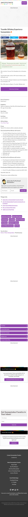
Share (4, 37)
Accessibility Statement (19, 504)
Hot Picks (17, 225)
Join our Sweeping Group (14, 471)
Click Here (14, 443)
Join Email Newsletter (14, 468)
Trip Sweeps (4, 222)
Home (2, 232)
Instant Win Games (17, 216)
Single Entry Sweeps (14, 222)
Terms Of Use (23, 502)
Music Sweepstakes (9, 232)
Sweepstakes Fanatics (10, 65)
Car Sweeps (12, 219)
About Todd (14, 464)
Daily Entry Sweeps (6, 216)
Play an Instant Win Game (9, 207)
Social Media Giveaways (7, 225)
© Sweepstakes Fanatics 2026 (7, 502)
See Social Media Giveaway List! (14, 379)
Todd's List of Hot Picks (8, 209)
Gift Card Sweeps (20, 219)
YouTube (14, 484)
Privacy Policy (17, 502)
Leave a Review (14, 473)
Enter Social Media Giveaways (10, 205)
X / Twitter (14, 482)
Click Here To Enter (14, 89)
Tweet (13, 37)
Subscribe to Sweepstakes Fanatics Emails (13, 199)
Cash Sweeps (4, 219)
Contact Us (14, 457)
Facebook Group (14, 480)
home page (18, 65)
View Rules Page (5, 123)
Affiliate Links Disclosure (9, 504)
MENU (24, 2)
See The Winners (14, 466)
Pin (22, 37)
